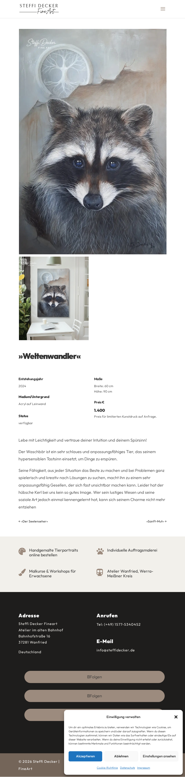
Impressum (143, 767)
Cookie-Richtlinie (107, 767)
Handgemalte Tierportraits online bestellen (53, 553)
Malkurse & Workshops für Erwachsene (52, 574)
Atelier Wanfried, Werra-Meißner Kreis (130, 574)
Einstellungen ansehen (159, 756)
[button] (176, 717)
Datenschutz (127, 767)
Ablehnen (121, 756)
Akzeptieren (85, 756)
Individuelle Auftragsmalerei (132, 550)
